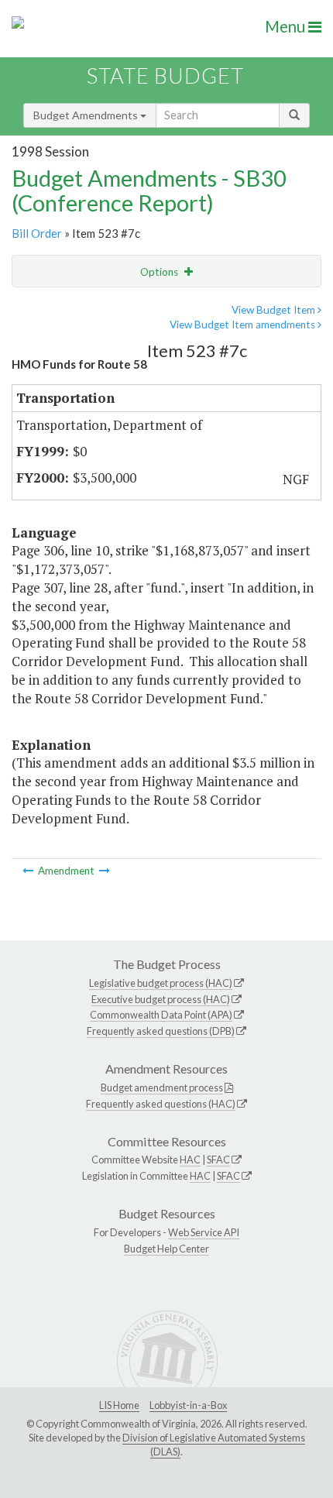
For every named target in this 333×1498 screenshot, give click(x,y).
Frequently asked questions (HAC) (160, 1104)
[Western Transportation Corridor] (29, 870)
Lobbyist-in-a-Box (188, 1405)
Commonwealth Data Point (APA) (161, 1014)
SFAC (218, 1159)
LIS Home (119, 1405)
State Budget (165, 75)
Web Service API (203, 1232)
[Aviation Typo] (104, 870)
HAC (190, 1159)
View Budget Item (275, 310)
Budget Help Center (166, 1248)
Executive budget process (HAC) (160, 999)
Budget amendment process (162, 1087)
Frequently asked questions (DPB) (161, 1031)
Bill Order (37, 233)
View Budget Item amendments (244, 324)
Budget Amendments (86, 115)
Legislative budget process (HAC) (160, 983)
